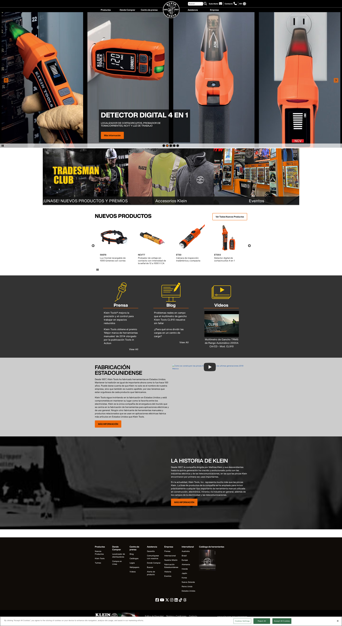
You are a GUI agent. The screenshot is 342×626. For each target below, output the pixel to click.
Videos (133, 571)
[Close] (338, 621)
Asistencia (193, 9)
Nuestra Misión (170, 560)
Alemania (186, 564)
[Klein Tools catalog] (211, 561)
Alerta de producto (151, 573)
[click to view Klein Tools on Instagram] (171, 600)
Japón (184, 573)
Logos (132, 562)
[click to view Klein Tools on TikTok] (180, 600)
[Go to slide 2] (167, 145)
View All (133, 349)
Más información (112, 135)
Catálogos (134, 558)
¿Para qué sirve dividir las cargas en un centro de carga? (169, 332)
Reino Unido (187, 586)
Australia (186, 551)
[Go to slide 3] (170, 145)
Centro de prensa (149, 9)
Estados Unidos (188, 590)
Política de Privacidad (154, 616)
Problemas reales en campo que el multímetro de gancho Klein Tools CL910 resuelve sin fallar (170, 318)
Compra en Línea (117, 562)
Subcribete (213, 3)
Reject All (262, 621)
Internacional (170, 555)
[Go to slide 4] (174, 145)
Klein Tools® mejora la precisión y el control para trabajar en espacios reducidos (119, 318)
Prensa (167, 551)
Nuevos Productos (99, 552)
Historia (167, 571)
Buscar (150, 567)
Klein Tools (99, 558)
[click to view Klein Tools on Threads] (185, 600)
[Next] (249, 245)
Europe (185, 560)
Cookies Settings (242, 621)
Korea (184, 577)
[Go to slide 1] (163, 145)
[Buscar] (205, 4)
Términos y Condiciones (176, 616)
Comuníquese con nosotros (153, 557)
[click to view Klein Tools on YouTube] (162, 600)
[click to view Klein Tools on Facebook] (157, 600)
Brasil (184, 555)
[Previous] (93, 245)
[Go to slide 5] (177, 145)
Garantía (151, 551)
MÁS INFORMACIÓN (108, 424)
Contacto (229, 3)
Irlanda (185, 568)
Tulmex (98, 562)
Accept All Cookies (282, 621)
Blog (132, 554)
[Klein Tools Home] (171, 10)
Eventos (167, 576)
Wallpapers (134, 567)
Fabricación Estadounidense (171, 566)
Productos (106, 9)
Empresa (214, 9)
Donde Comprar (127, 9)
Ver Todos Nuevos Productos (230, 216)
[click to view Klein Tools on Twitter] (167, 600)
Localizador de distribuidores (118, 555)
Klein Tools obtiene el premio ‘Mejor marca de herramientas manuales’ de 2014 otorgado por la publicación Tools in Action (121, 336)
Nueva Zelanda (188, 582)
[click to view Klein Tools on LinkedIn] (176, 600)
